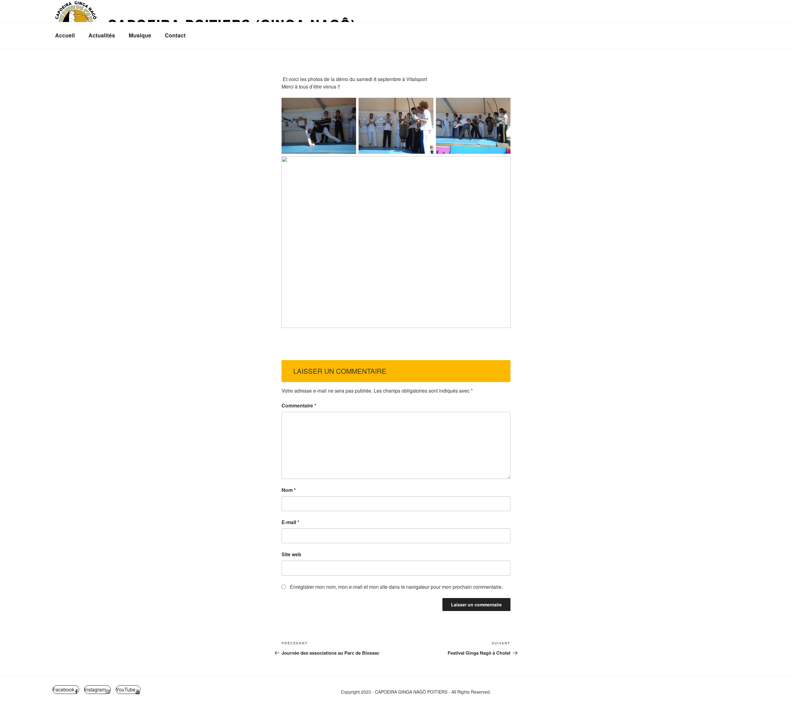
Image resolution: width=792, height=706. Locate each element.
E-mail (290, 522)
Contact (175, 35)
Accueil (65, 35)
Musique (140, 35)
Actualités (101, 35)
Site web (291, 554)
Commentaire (299, 405)
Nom (289, 489)
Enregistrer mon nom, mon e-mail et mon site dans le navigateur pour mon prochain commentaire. (396, 586)
